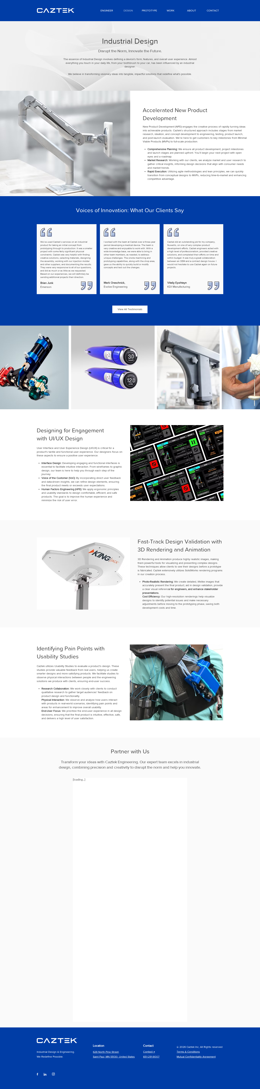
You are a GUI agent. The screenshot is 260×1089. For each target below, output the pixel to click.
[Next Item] (253, 367)
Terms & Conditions (188, 1051)
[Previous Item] (6, 367)
